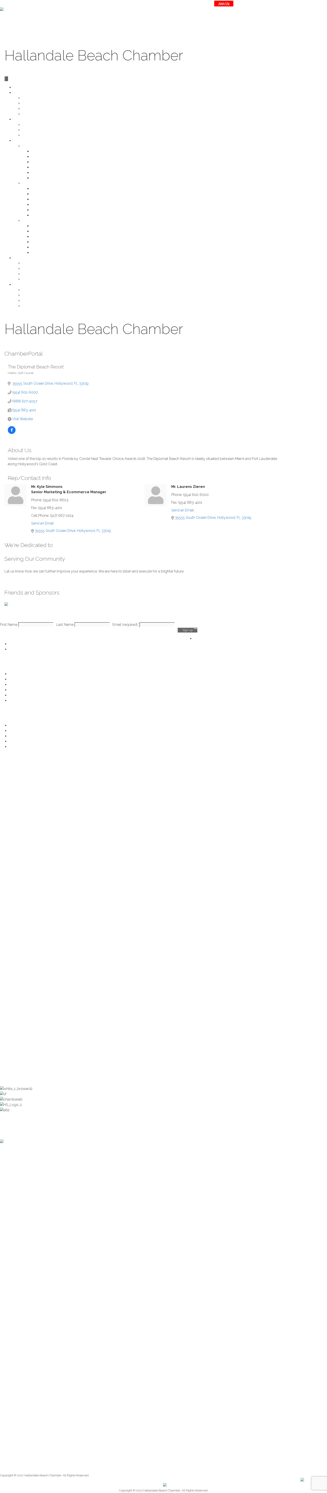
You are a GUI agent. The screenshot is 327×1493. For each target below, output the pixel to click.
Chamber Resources (38, 183)
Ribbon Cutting (43, 167)
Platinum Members (37, 114)
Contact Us (264, 3)
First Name (9, 624)
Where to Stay (33, 263)
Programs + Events (46, 242)
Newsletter (31, 135)
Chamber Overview (24, 644)
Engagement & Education (29, 747)
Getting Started (43, 173)
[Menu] (6, 78)
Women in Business (47, 247)
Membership (252, 19)
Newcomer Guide (36, 279)
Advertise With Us (45, 157)
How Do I (38, 189)
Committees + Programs (41, 103)
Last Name (65, 624)
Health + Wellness (45, 237)
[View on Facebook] (12, 433)
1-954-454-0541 (287, 3)
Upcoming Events (36, 125)
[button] (18, 580)
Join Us (223, 3)
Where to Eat (32, 268)
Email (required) (126, 624)
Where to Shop (34, 274)
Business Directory (46, 151)
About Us (313, 19)
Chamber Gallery (35, 130)
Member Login (43, 205)
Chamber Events (22, 684)
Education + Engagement (51, 252)
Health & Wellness (23, 731)
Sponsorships (42, 231)
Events (18, 119)
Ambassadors (42, 226)
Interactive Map (43, 210)
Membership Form (37, 109)
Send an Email (42, 523)
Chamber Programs (38, 221)
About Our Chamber (38, 295)
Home (234, 19)
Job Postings (41, 199)
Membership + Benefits (40, 98)
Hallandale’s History (37, 290)
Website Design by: (288, 1480)
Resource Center (22, 674)
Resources (39, 194)
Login (246, 3)
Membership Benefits (26, 649)
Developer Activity (46, 178)
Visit (295, 19)
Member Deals (42, 162)
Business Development (50, 215)
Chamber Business (37, 146)
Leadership (31, 300)
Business (277, 19)
